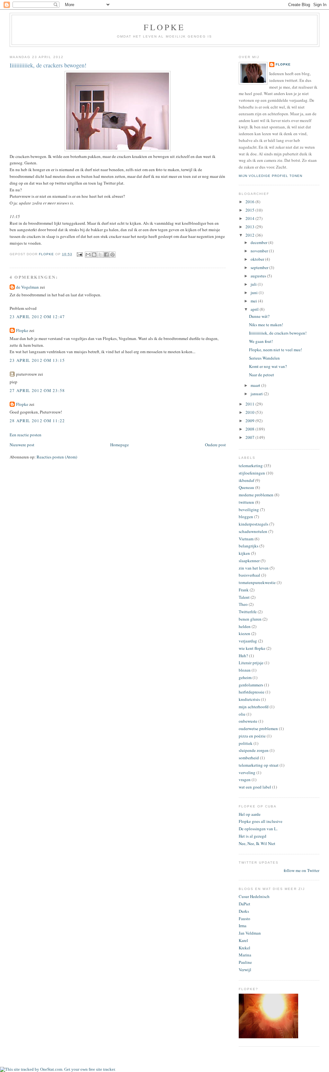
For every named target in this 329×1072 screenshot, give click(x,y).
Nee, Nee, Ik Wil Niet (257, 843)
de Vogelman (27, 287)
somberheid (249, 758)
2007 (250, 437)
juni (255, 292)
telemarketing (251, 465)
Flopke (164, 27)
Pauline (245, 962)
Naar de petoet (261, 375)
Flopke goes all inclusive (260, 821)
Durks (244, 911)
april (255, 309)
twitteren (246, 502)
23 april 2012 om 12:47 (37, 316)
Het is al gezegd (252, 836)
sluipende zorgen (254, 750)
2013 (250, 227)
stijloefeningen (252, 473)
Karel (243, 940)
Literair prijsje (251, 663)
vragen (245, 779)
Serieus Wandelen (264, 358)
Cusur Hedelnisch (254, 896)
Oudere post (215, 445)
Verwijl (245, 969)
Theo (243, 604)
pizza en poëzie (252, 736)
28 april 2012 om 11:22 (37, 420)
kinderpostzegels (253, 524)
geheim (245, 677)
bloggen (246, 516)
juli (254, 284)
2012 (250, 235)
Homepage (119, 445)
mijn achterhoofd (254, 707)
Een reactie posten (25, 435)
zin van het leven (254, 568)
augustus (259, 276)
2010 (250, 412)
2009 (250, 420)
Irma (242, 925)
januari (257, 394)
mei (254, 301)
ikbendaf (246, 480)
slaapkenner (249, 560)
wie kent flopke (252, 648)
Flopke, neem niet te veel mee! (275, 350)
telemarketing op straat (259, 765)
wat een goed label (255, 787)
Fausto (244, 918)
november (260, 251)
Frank (244, 590)
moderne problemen (256, 495)
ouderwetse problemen (258, 728)
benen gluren (250, 619)
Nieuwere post (22, 445)
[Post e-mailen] (79, 254)
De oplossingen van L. (258, 829)
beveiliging (249, 509)
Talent (244, 597)
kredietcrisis (249, 699)
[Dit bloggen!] (94, 254)
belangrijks (248, 546)
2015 (250, 210)
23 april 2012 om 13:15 (37, 360)
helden (245, 626)
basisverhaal (249, 575)
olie (242, 714)
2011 (250, 404)
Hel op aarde (250, 814)
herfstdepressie (251, 692)
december (259, 242)
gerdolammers (251, 685)
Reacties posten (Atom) (57, 457)
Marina (245, 955)
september (260, 267)
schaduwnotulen (253, 531)
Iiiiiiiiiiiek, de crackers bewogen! (278, 333)
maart (256, 385)
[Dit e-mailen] (88, 254)
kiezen (244, 633)
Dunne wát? (259, 316)
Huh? (243, 655)
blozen (245, 670)
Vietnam (246, 539)
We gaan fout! (261, 341)
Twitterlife (248, 611)
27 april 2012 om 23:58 (37, 390)
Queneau (246, 487)
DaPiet (244, 904)
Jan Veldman (250, 933)
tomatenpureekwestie (257, 582)
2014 (250, 218)
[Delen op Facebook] (106, 254)
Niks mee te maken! (266, 324)
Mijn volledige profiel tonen (270, 176)
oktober (258, 259)
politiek (246, 743)
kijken (244, 553)
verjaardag (248, 641)
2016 (250, 202)
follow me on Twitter (301, 870)
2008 (250, 429)
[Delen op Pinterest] (112, 254)
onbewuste (248, 721)
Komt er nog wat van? (268, 366)
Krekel (244, 948)
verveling (247, 772)
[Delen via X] (100, 254)
